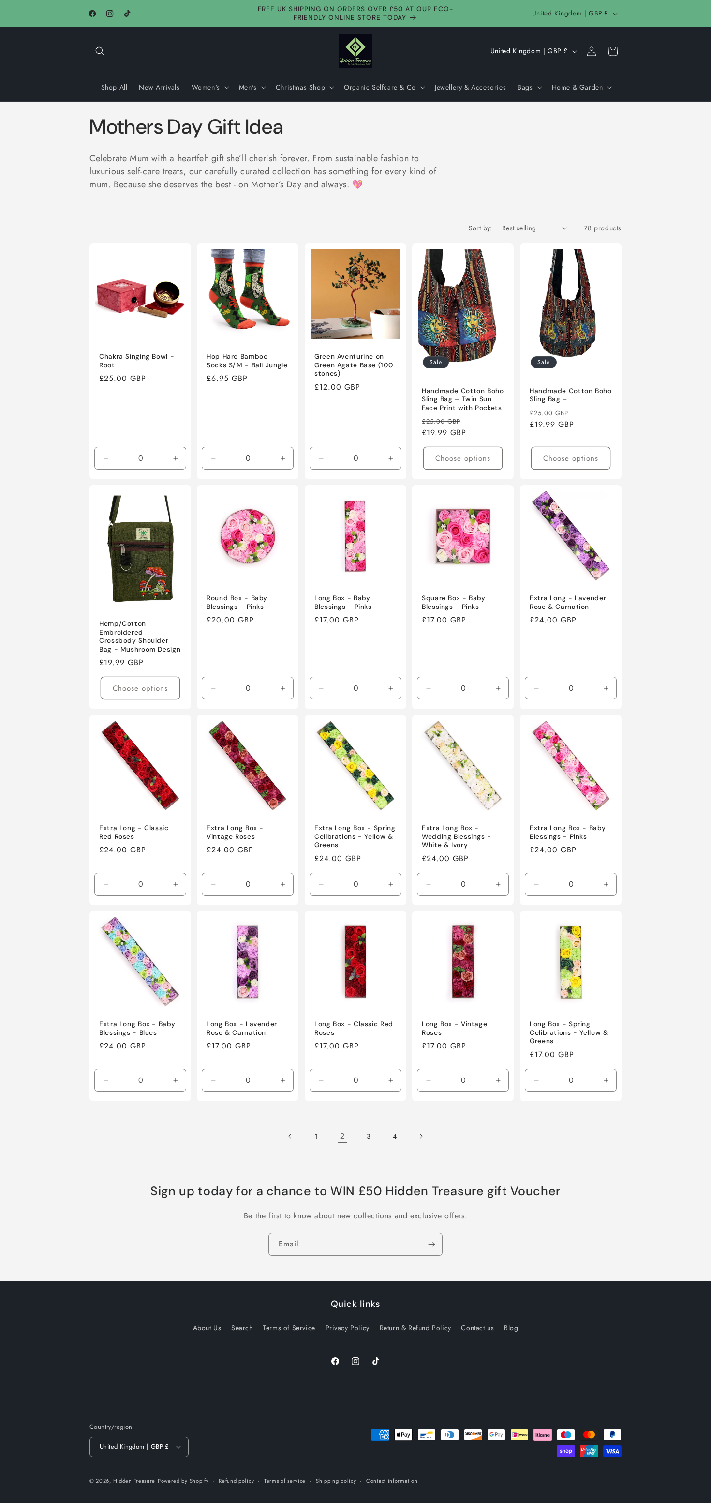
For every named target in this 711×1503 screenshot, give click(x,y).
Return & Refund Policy (415, 1328)
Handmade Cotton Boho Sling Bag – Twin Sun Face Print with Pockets (463, 398)
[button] (100, 51)
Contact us (477, 1328)
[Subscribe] (431, 1244)
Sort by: (480, 228)
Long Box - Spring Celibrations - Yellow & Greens (569, 1033)
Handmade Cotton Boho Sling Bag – (571, 394)
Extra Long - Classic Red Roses (134, 832)
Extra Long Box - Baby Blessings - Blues (137, 1028)
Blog (511, 1328)
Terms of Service (289, 1328)
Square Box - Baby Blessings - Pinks (454, 602)
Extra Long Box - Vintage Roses (235, 832)
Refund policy (236, 1480)
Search (242, 1328)
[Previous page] (290, 1136)
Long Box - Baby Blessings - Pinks (343, 602)
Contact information (391, 1480)
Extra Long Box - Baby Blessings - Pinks (568, 832)
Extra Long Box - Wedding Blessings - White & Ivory (456, 837)
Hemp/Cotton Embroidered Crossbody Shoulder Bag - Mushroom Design (139, 636)
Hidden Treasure (134, 1481)
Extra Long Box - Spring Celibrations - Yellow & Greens (355, 837)
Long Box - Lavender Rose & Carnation (242, 1028)
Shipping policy (336, 1480)
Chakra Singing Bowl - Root (136, 360)
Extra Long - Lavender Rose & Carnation (568, 602)
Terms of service (285, 1480)
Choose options (462, 458)
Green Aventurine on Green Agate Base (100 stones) (353, 365)
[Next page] (420, 1136)
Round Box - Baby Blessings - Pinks (237, 602)
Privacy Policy (348, 1328)
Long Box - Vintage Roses (454, 1028)
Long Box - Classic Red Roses (353, 1028)
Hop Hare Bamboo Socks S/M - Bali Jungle (247, 360)
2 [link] (342, 1135)
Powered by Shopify (183, 1481)
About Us (207, 1328)
